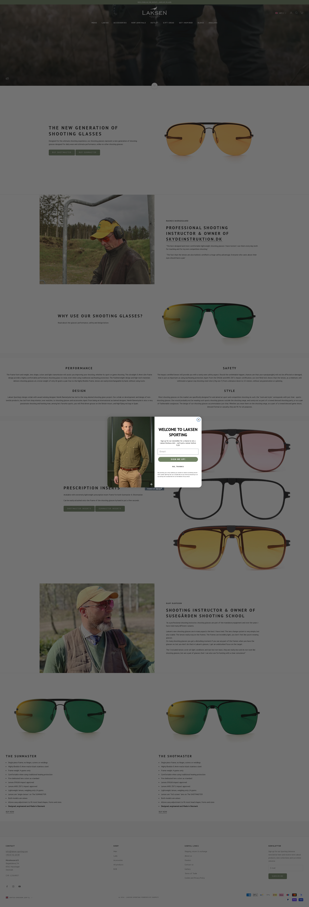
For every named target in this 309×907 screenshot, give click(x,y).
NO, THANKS (178, 466)
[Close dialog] (198, 420)
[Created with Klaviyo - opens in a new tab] (154, 488)
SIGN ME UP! (178, 459)
